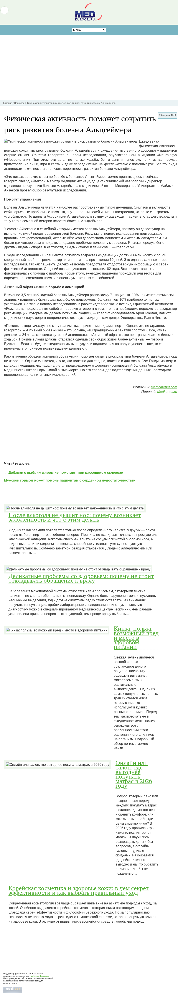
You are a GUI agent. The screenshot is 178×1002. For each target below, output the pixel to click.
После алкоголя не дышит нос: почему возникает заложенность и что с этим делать (74, 517)
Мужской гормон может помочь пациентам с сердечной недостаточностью (69, 480)
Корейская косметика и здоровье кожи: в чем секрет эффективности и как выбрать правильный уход (78, 890)
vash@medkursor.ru (39, 976)
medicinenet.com (164, 387)
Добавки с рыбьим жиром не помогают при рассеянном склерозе (65, 472)
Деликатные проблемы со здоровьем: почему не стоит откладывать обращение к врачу (81, 578)
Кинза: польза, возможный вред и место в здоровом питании (136, 637)
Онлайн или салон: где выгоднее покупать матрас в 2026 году (133, 773)
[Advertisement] (89, 67)
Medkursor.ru (167, 391)
